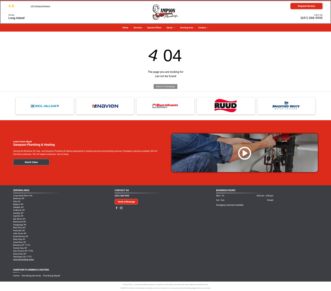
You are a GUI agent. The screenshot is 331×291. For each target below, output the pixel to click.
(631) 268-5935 (311, 18)
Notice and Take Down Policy (179, 284)
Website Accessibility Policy (199, 284)
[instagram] (121, 208)
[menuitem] (125, 27)
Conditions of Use (162, 284)
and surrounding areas (23, 259)
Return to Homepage (165, 86)
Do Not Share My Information (145, 284)
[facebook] (117, 208)
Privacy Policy (127, 284)
